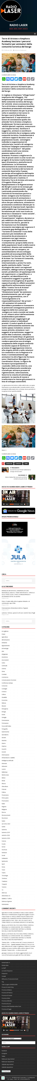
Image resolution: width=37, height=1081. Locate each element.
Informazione (5, 755)
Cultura (4, 694)
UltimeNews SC (6, 895)
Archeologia (5, 648)
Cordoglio (4, 689)
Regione (4, 806)
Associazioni (5, 660)
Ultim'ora (4, 893)
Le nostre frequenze (7, 971)
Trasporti (4, 884)
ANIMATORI (9, 463)
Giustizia (4, 740)
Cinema (4, 668)
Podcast (4, 789)
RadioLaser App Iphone (8, 1061)
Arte (3, 651)
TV (2, 890)
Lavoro (4, 769)
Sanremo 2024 (6, 838)
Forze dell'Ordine (6, 726)
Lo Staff (4, 968)
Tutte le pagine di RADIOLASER (9, 984)
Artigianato (5, 654)
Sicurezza (4, 849)
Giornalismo (5, 735)
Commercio (5, 677)
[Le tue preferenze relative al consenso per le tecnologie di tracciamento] (3, 1078)
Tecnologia (5, 875)
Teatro (4, 873)
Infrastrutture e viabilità (8, 757)
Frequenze (4, 973)
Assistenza (5, 657)
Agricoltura (5, 637)
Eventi (3, 714)
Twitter (3, 1056)
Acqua (3, 634)
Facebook (4, 1050)
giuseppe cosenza (7, 953)
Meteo (3, 778)
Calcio (3, 663)
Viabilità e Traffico (7, 898)
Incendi (4, 752)
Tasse (3, 870)
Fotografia (5, 729)
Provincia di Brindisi (7, 1001)
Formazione (5, 723)
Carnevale (4, 665)
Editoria (4, 703)
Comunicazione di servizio (9, 680)
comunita (18, 463)
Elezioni (4, 706)
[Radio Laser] (11, 20)
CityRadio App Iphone (7, 1067)
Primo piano (5, 798)
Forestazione (5, 720)
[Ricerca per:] (18, 580)
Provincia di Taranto (7, 995)
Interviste (4, 763)
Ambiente (4, 642)
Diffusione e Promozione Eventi (10, 979)
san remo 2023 (6, 824)
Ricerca (4, 812)
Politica (4, 792)
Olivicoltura (5, 786)
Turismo (4, 887)
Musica (4, 783)
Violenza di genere (7, 901)
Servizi (3, 847)
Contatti (4, 976)
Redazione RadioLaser (20, 50)
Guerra (4, 743)
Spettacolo (5, 861)
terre (26, 463)
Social (3, 855)
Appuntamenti (6, 645)
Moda (3, 780)
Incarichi (4, 749)
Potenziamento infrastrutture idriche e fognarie (15, 608)
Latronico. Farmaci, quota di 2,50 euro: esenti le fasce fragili (18, 613)
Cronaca (4, 691)
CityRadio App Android (7, 1064)
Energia (4, 712)
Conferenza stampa (7, 683)
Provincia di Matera (7, 990)
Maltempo (4, 772)
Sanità (3, 826)
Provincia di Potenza (7, 992)
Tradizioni (4, 881)
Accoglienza (5, 631)
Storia (3, 867)
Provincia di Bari (6, 998)
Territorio (4, 878)
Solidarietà (5, 858)
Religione (4, 809)
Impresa (4, 746)
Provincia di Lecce (6, 1003)
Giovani (4, 737)
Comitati (4, 674)
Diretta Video (5, 965)
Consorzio (4, 686)
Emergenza (5, 709)
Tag (3, 982)
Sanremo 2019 (6, 832)
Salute (3, 821)
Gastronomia (5, 732)
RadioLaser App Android (8, 1059)
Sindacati (4, 852)
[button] (35, 33)
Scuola (3, 844)
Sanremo (4, 829)
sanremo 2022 (6, 835)
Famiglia (4, 717)
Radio (3, 803)
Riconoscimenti (6, 815)
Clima (3, 671)
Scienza (4, 841)
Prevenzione (5, 795)
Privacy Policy (6, 1071)
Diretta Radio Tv (6, 962)
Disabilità (4, 697)
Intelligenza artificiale (7, 760)
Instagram (4, 1053)
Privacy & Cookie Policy (8, 987)
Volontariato (5, 904)
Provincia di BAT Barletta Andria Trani (11, 1006)
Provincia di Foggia (6, 1009)
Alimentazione (6, 640)
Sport (3, 864)
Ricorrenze (5, 818)
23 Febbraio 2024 (7, 50)
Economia (4, 700)
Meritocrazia (5, 775)
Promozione (5, 801)
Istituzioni (4, 766)
